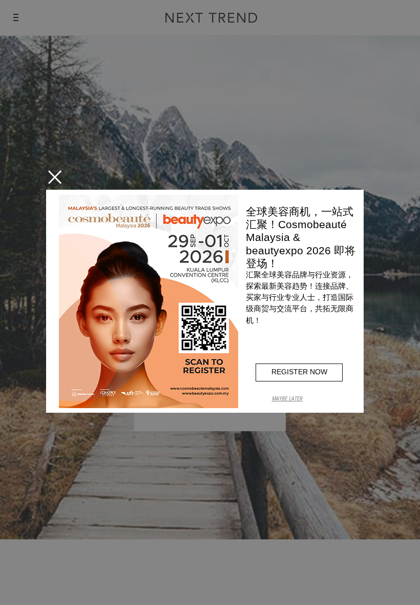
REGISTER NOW (299, 372)
